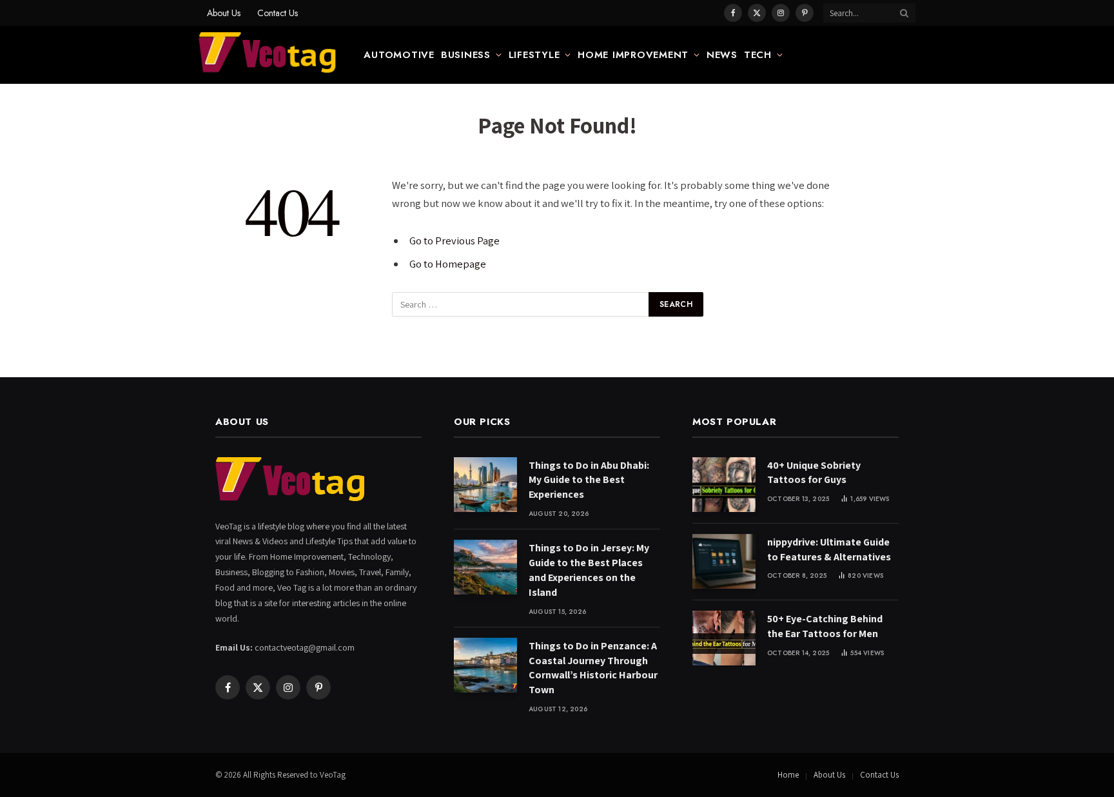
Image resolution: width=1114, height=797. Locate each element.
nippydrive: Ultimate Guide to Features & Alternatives (829, 549)
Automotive (399, 55)
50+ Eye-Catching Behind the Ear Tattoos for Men (825, 626)
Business (466, 55)
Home (788, 774)
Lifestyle (534, 55)
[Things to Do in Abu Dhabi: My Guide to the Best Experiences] (485, 484)
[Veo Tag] (268, 55)
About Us (223, 12)
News (722, 55)
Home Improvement (633, 55)
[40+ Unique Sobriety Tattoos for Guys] (724, 484)
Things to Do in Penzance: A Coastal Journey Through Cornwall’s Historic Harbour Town (593, 668)
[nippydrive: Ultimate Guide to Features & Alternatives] (724, 561)
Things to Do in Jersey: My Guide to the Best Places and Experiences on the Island (589, 570)
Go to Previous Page (454, 240)
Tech (758, 55)
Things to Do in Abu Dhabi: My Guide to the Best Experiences (589, 480)
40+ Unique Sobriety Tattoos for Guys (814, 472)
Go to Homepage (447, 264)
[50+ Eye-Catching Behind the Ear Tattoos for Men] (724, 638)
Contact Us (277, 12)
